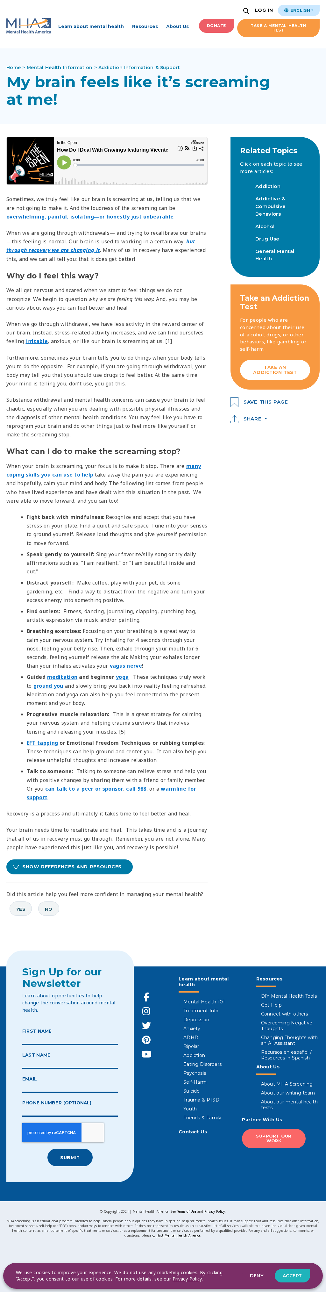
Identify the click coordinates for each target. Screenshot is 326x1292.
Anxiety (191, 1028)
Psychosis (194, 1073)
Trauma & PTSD (201, 1100)
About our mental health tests (289, 1104)
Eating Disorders (202, 1064)
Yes (20, 909)
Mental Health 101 (204, 1002)
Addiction (267, 186)
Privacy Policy (214, 1211)
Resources (145, 26)
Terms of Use (186, 1211)
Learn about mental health (91, 26)
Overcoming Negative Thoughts (286, 1025)
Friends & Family (202, 1118)
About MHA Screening (287, 1084)
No (49, 909)
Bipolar (191, 1046)
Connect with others (284, 1014)
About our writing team (288, 1093)
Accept (292, 1276)
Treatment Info (200, 1011)
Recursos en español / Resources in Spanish (286, 1055)
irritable (36, 341)
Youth (190, 1109)
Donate (216, 25)
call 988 (136, 788)
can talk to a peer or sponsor (84, 788)
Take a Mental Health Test (278, 27)
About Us (177, 26)
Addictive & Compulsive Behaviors (270, 206)
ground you (48, 685)
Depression (196, 1020)
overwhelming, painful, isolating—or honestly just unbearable (90, 216)
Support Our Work (274, 1138)
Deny (256, 1276)
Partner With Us (262, 1120)
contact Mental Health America (176, 1235)
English (299, 10)
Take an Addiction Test (275, 370)
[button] (247, 11)
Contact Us (193, 1132)
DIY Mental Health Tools (289, 996)
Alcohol (264, 226)
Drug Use (267, 239)
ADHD (190, 1037)
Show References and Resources (72, 867)
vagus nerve (126, 665)
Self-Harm (195, 1082)
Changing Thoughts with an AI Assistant (289, 1040)
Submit (70, 1157)
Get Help (271, 1005)
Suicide (191, 1091)
